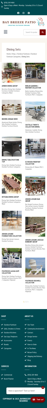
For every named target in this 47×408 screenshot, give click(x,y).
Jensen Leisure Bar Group (32, 200)
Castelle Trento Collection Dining (32, 126)
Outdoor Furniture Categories (11, 167)
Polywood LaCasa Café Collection (10, 272)
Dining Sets (11, 89)
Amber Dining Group (10, 86)
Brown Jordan (13, 122)
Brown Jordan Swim (10, 119)
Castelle (34, 130)
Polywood (12, 280)
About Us (29, 316)
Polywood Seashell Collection (33, 282)
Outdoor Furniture (23, 54)
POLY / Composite (37, 95)
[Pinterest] (29, 13)
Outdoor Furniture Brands (10, 126)
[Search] (43, 32)
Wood (10, 93)
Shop (14, 54)
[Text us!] (38, 401)
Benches (4, 89)
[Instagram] (23, 13)
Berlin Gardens (30, 91)
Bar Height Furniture (31, 204)
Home (9, 54)
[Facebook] (18, 13)
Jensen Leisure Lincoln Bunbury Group (34, 241)
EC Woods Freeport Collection (32, 163)
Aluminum (5, 122)
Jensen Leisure (33, 206)
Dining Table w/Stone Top (10, 161)
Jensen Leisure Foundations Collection (11, 235)
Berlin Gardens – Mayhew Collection (33, 87)
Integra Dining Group (10, 197)
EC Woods (36, 167)
